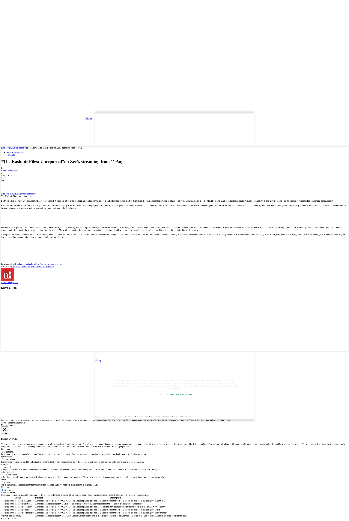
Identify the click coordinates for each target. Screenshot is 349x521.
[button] (254, 141)
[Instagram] (105, 401)
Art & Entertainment (15, 148)
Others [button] (4, 479)
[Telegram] (44, 184)
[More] (54, 185)
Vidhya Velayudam (9, 171)
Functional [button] (5, 449)
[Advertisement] (198, 126)
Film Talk (11, 155)
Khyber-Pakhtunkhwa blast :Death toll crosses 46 (32, 266)
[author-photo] (7, 280)
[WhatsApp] (35, 184)
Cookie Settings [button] (8, 423)
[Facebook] (5, 184)
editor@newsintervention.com (179, 394)
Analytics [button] (5, 464)
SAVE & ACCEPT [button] (9, 518)
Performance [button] (6, 457)
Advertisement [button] (7, 472)
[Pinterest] (25, 184)
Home (3, 148)
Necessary (8, 490)
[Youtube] (128, 401)
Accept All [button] (20, 423)
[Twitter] (15, 184)
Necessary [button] (5, 487)
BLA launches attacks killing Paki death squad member (38, 264)
